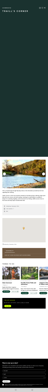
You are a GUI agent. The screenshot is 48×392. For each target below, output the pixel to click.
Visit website (9, 208)
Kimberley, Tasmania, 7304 (12, 206)
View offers (7, 306)
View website (6, 291)
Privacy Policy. (29, 385)
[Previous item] (4, 174)
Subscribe (6, 381)
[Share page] (45, 8)
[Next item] (43, 174)
